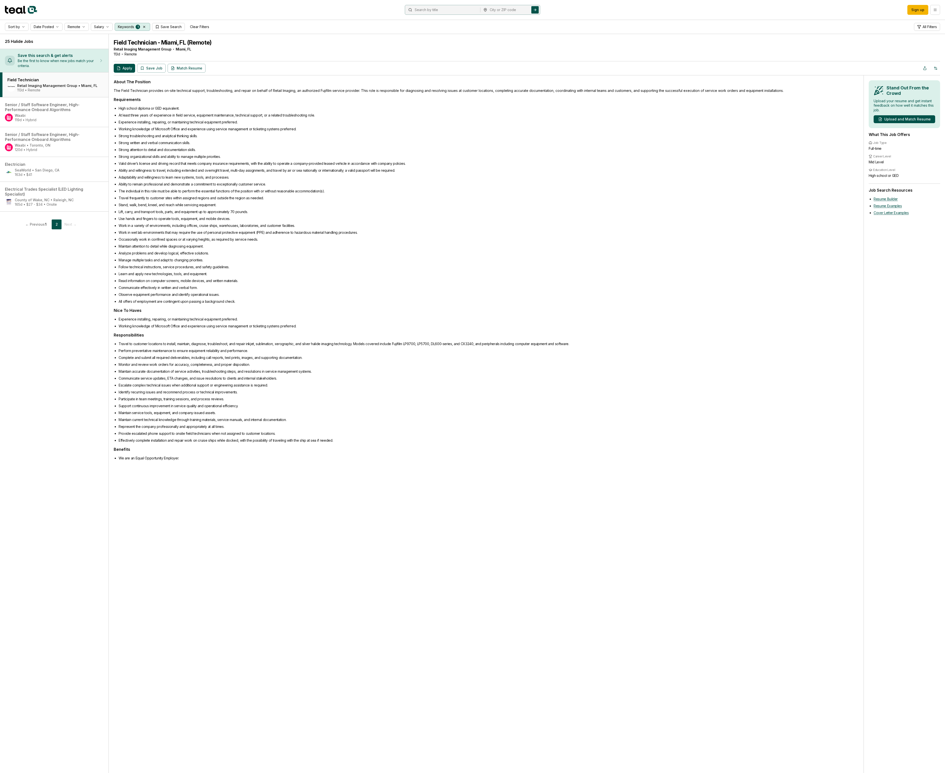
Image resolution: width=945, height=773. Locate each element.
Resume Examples (888, 206)
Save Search (171, 27)
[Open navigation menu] (935, 10)
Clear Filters (199, 27)
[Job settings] (935, 68)
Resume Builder (886, 199)
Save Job (154, 68)
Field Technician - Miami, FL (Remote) (163, 42)
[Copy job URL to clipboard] (924, 68)
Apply (127, 68)
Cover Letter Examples (891, 213)
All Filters (930, 27)
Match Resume (189, 68)
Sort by (14, 27)
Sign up (917, 10)
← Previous (35, 224)
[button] (144, 27)
